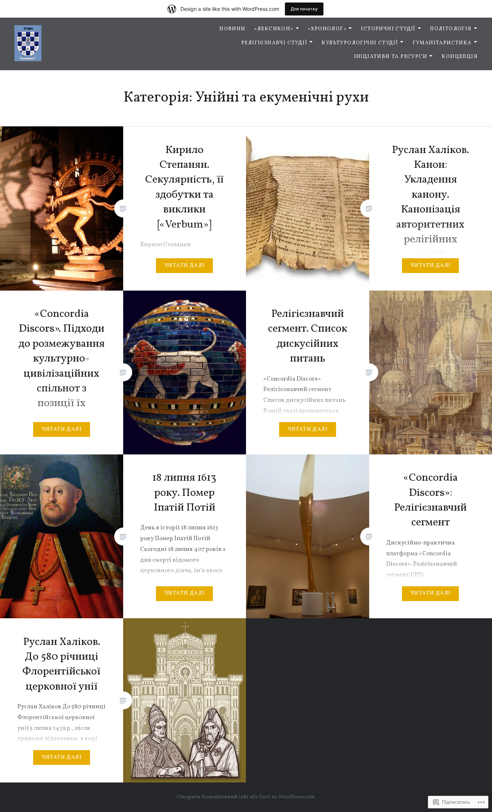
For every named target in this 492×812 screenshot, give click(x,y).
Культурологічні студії (360, 43)
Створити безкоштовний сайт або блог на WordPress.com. (246, 797)
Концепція (460, 56)
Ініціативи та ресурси (390, 56)
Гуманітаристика (442, 43)
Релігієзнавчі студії (274, 43)
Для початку (304, 9)
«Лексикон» (274, 29)
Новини (232, 29)
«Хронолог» (327, 29)
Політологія (450, 29)
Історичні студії (388, 29)
